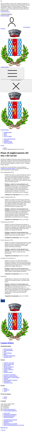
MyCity (3, 430)
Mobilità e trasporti (8, 372)
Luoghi (5, 397)
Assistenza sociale (8, 141)
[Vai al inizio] (1, 298)
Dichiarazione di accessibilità (10, 423)
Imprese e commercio (9, 366)
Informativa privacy (8, 421)
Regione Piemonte (5, 15)
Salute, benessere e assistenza (10, 380)
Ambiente (6, 378)
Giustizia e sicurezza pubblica (10, 376)
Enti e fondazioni (8, 353)
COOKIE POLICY (5, 11)
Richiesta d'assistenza (9, 417)
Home (5, 148)
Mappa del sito (4, 427)
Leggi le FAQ (7, 413)
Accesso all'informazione (9, 138)
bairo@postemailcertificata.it (10, 410)
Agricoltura (6, 140)
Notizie (5, 388)
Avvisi (5, 391)
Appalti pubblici (7, 368)
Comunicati (6, 389)
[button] (8, 132)
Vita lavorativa (7, 365)
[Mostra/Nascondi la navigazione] (12, 73)
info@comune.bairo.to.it (9, 409)
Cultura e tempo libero (9, 364)
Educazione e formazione (9, 374)
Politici (5, 354)
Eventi (5, 398)
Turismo (5, 370)
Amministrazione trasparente (10, 419)
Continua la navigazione (6, 14)
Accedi (2, 145)
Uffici (5, 351)
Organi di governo (8, 349)
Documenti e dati (8, 357)
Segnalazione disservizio (9, 415)
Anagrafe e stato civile (9, 362)
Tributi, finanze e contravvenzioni (11, 377)
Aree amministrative (8, 350)
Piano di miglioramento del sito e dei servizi (14, 425)
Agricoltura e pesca (8, 382)
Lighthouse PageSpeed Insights (8, 168)
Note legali (6, 422)
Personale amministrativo (9, 355)
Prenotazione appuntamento (10, 414)
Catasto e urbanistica (8, 369)
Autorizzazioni (7, 381)
